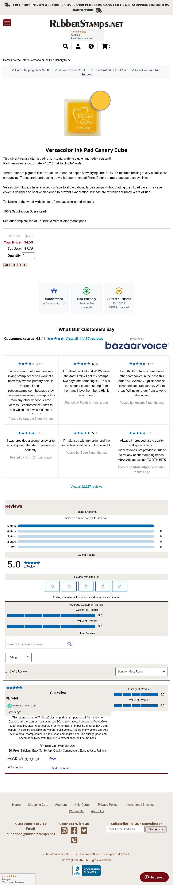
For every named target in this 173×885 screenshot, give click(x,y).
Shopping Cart (38, 805)
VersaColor (20, 60)
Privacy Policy (107, 805)
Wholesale (76, 811)
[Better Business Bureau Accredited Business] (86, 875)
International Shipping (139, 805)
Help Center (82, 805)
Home (7, 60)
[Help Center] (91, 46)
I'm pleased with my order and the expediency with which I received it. (86, 443)
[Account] (78, 46)
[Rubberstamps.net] (86, 24)
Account (61, 805)
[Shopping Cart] (104, 46)
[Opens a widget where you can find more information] (154, 877)
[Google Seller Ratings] (86, 35)
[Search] (65, 46)
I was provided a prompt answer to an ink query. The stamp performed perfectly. (31, 445)
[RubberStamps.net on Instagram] (64, 830)
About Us (97, 811)
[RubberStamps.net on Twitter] (84, 830)
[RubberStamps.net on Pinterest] (74, 840)
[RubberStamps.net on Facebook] (74, 830)
